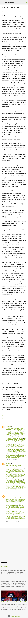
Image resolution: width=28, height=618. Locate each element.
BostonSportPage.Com (9, 2)
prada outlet (18, 433)
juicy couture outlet (11, 498)
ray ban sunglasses (20, 440)
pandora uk (19, 513)
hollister (14, 483)
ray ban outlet (15, 449)
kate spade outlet (14, 455)
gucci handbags (14, 444)
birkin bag (12, 468)
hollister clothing (10, 518)
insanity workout (21, 483)
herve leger (8, 483)
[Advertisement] (14, 544)
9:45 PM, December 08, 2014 (13, 492)
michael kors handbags (12, 438)
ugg (17, 481)
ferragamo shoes (10, 479)
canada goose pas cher (12, 510)
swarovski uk (16, 504)
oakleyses (8, 426)
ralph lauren (16, 507)
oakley (7, 511)
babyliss (8, 476)
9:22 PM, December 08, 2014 (13, 459)
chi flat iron (12, 482)
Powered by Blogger (15, 616)
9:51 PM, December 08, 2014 (13, 521)
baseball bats (9, 517)
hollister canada (10, 515)
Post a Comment (6, 525)
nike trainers (13, 488)
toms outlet (21, 510)
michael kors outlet (17, 429)
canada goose (16, 485)
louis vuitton (17, 443)
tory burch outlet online (15, 452)
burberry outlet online (11, 428)
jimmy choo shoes (10, 481)
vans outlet (22, 486)
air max (8, 500)
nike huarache (9, 480)
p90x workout (14, 476)
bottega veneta (10, 469)
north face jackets (10, 473)
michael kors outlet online (12, 432)
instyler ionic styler (19, 471)
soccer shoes (9, 485)
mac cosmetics (13, 490)
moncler (12, 500)
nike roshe (8, 465)
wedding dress (14, 516)
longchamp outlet (14, 457)
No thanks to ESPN (5, 566)
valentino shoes (17, 480)
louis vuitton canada (20, 499)
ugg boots (16, 469)
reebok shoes (14, 477)
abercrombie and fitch (11, 474)
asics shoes (15, 465)
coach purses (9, 446)
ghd (23, 480)
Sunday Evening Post (5, 578)
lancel (23, 508)
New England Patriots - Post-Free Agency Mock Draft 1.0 (13, 601)
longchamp (9, 487)
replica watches (19, 473)
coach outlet (9, 441)
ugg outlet (14, 466)
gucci (20, 506)
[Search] (26, 2)
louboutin (17, 518)
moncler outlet (9, 512)
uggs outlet (14, 470)
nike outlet (20, 438)
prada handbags (18, 439)
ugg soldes (20, 474)
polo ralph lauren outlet (19, 445)
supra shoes (17, 512)
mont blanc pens (10, 471)
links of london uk (17, 517)
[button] (2, 12)
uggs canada (9, 504)
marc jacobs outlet (19, 468)
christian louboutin (17, 441)
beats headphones (19, 475)
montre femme (20, 498)
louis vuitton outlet (19, 437)
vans (11, 508)
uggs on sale (21, 477)
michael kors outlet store (16, 448)
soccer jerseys (15, 487)
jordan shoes (13, 430)
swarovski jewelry (17, 508)
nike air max (20, 430)
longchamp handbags (17, 434)
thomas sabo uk (10, 499)
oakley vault (20, 456)
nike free (12, 437)
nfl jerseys (20, 470)
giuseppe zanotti (19, 479)
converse (22, 502)
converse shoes (14, 506)
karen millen (13, 513)
